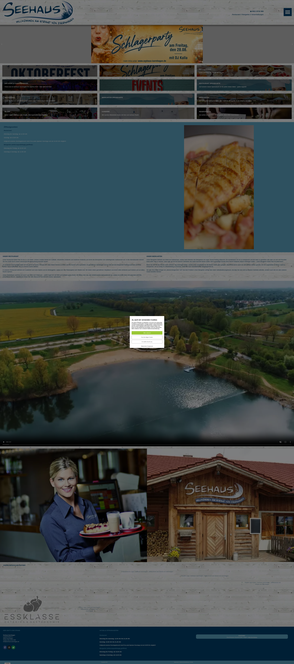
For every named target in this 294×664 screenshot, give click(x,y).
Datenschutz (144, 346)
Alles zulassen (147, 332)
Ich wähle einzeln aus (147, 341)
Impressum (150, 346)
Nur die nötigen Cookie (147, 337)
